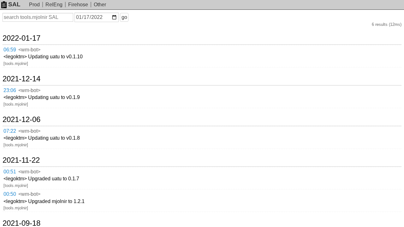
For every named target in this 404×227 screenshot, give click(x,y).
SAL (14, 4)
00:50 (9, 194)
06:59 (9, 49)
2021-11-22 (21, 160)
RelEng (53, 4)
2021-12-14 (21, 78)
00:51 (9, 171)
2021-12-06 (21, 119)
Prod (34, 4)
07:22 (9, 131)
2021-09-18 (21, 223)
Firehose (78, 4)
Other (100, 4)
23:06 (9, 90)
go (124, 17)
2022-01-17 (21, 38)
